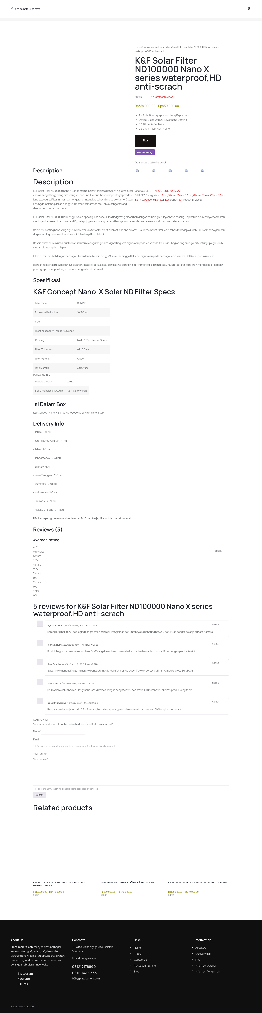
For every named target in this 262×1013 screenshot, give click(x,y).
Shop (144, 47)
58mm (188, 195)
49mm (174, 47)
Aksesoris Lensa (156, 47)
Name (37, 731)
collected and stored (87, 789)
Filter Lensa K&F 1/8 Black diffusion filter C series (127, 882)
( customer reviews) (162, 97)
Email (37, 739)
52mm (172, 195)
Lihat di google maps (84, 958)
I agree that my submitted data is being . (68, 788)
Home (138, 47)
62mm (197, 195)
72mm (213, 195)
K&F (180, 199)
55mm (180, 195)
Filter (168, 47)
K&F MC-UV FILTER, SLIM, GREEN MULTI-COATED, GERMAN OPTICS (60, 884)
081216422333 (172, 191)
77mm (221, 195)
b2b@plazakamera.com (86, 978)
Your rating (40, 753)
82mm (138, 199)
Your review (40, 759)
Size (145, 140)
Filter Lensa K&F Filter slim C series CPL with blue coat (197, 882)
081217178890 (154, 191)
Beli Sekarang (144, 152)
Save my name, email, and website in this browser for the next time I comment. (76, 746)
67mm (205, 195)
